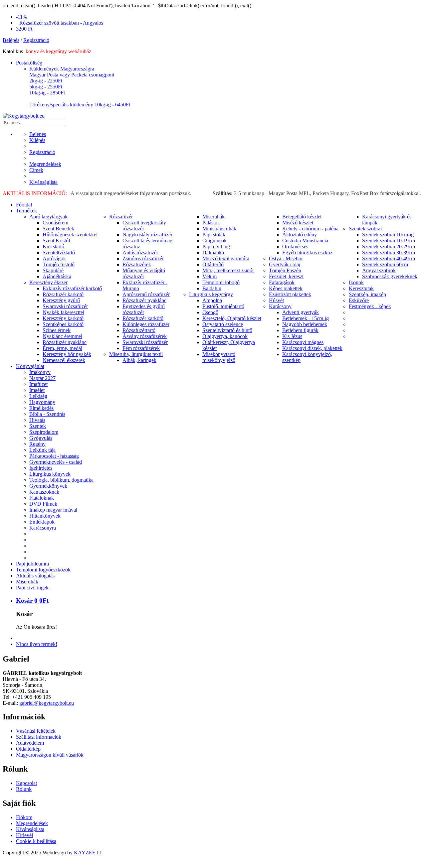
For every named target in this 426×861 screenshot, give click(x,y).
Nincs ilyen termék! (36, 644)
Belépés (11, 40)
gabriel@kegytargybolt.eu (46, 703)
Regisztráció (36, 40)
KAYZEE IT (88, 852)
